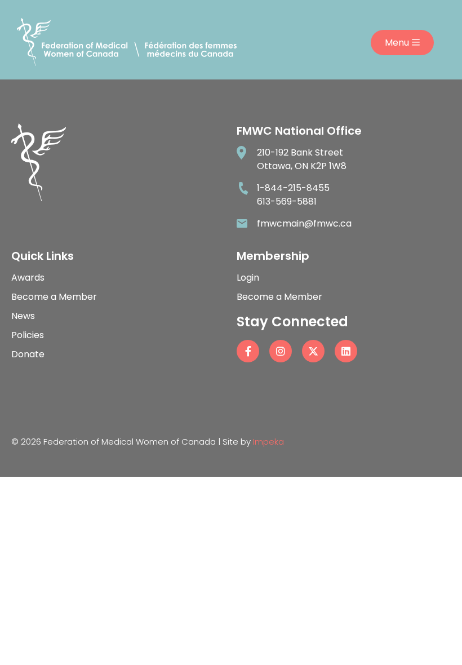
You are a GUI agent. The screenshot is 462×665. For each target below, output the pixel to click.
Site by (253, 441)
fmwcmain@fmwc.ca (304, 223)
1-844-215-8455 (293, 187)
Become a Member (54, 296)
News (23, 315)
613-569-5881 (287, 201)
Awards (28, 277)
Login (248, 277)
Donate (28, 354)
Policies (27, 335)
